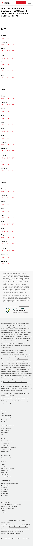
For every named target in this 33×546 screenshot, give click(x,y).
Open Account (21, 2)
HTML (3, 38)
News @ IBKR (4, 472)
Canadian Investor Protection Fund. (18, 527)
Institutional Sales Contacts (8, 447)
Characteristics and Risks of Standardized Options (14, 354)
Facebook (6, 485)
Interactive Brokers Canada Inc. (16, 520)
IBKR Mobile (4, 432)
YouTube (5, 495)
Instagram (5, 487)
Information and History (7, 468)
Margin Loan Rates (12, 373)
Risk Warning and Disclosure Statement (11, 390)
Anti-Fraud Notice (6, 502)
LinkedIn (5, 489)
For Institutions (5, 445)
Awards (3, 464)
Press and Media (5, 474)
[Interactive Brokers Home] (6, 2)
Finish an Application (6, 418)
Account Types (5, 420)
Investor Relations (6, 470)
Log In (2, 413)
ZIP (13, 38)
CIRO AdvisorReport (24, 306)
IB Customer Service (22, 359)
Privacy (3, 510)
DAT (8, 38)
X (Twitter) (5, 493)
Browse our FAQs (6, 449)
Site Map (3, 513)
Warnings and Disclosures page (9, 365)
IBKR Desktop (5, 430)
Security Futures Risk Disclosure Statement (15, 382)
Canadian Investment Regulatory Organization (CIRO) (16, 275)
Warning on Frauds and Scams (9, 506)
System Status (5, 451)
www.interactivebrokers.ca (13, 533)
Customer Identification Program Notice (11, 504)
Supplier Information (6, 458)
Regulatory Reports (6, 477)
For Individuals (5, 443)
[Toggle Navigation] (29, 2)
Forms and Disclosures (7, 508)
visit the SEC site (9, 395)
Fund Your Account (6, 441)
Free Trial (3, 422)
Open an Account (6, 415)
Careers (3, 466)
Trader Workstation (6, 428)
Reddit (5, 491)
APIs (2, 434)
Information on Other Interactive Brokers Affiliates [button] (16, 539)
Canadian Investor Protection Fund (18, 276)
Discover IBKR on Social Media (9, 483)
